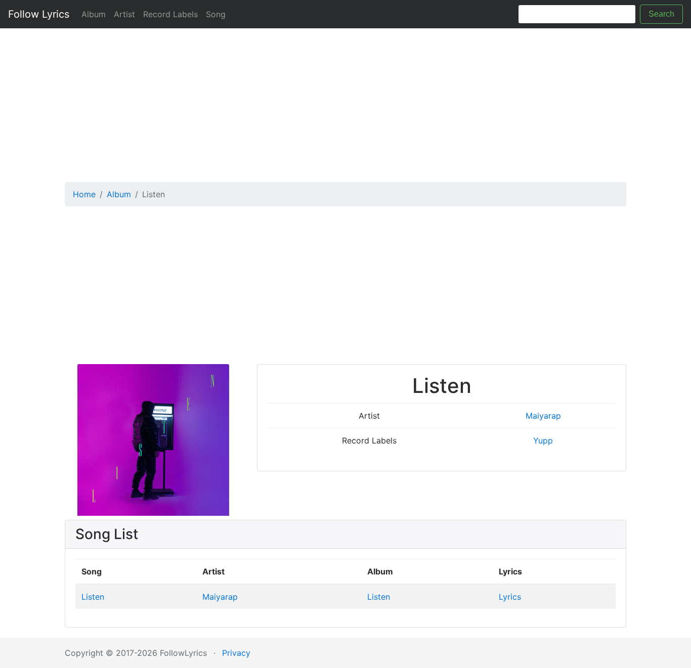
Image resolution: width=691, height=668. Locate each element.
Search (661, 14)
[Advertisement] (345, 101)
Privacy (236, 653)
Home (84, 194)
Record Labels (170, 14)
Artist (124, 14)
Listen (92, 597)
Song (216, 14)
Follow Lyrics (38, 14)
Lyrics (510, 597)
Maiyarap (543, 416)
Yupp (543, 440)
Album (93, 14)
